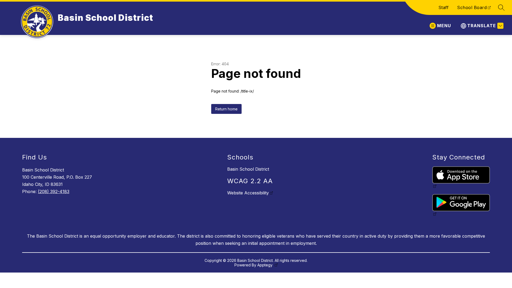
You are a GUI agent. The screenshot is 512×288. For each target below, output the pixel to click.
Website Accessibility (248, 192)
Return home (226, 109)
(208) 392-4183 (53, 191)
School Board (472, 7)
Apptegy (265, 265)
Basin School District (248, 169)
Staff (443, 7)
